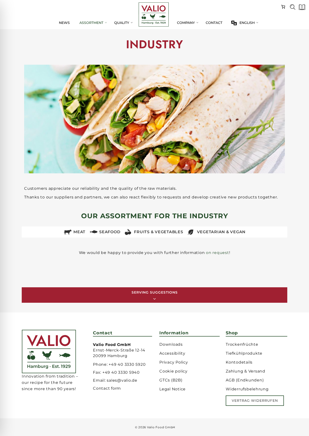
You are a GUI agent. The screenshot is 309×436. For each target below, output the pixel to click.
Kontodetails (239, 362)
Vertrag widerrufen (255, 400)
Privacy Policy (173, 362)
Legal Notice (172, 389)
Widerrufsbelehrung (247, 389)
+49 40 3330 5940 (121, 372)
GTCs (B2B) (171, 380)
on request (217, 252)
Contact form (107, 388)
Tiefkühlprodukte (244, 353)
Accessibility (172, 353)
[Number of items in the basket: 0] (283, 6)
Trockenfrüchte (242, 344)
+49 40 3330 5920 (127, 364)
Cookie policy (173, 371)
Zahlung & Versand (245, 371)
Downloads (171, 344)
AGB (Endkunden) (245, 380)
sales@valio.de (122, 380)
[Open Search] (291, 8)
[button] (300, 8)
